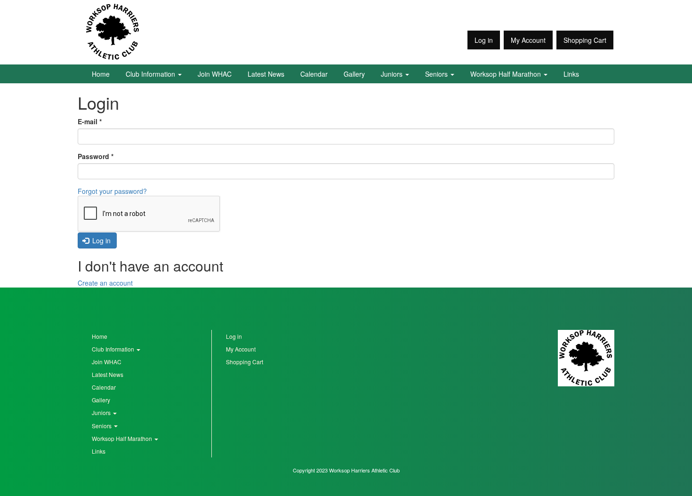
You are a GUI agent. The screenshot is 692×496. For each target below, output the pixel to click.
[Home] (113, 32)
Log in (484, 40)
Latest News (266, 74)
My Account (528, 40)
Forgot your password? (112, 191)
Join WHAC (215, 74)
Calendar (314, 74)
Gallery (354, 74)
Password (95, 156)
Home (101, 74)
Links (571, 74)
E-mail (90, 121)
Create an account (105, 283)
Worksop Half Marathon (506, 74)
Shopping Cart (584, 40)
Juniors (392, 74)
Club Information (151, 74)
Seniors (437, 74)
